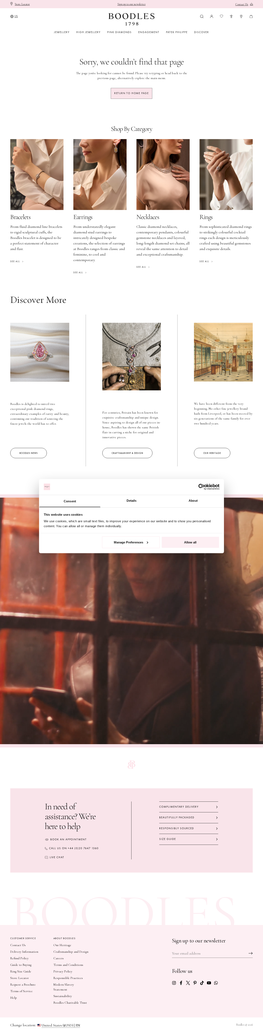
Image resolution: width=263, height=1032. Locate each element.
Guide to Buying (20, 965)
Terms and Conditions (68, 965)
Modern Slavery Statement (63, 987)
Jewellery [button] (62, 32)
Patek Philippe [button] (177, 32)
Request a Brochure (23, 984)
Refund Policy (19, 958)
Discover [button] (201, 32)
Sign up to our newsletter (132, 4)
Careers (58, 958)
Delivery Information (24, 952)
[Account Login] (211, 16)
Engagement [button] (148, 32)
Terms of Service (21, 991)
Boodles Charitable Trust (70, 1003)
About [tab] (193, 500)
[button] (201, 16)
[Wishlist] (221, 16)
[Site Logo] (131, 19)
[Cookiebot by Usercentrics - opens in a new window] (201, 487)
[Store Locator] (241, 16)
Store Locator (19, 978)
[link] (174, 982)
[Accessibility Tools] (231, 16)
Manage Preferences (128, 542)
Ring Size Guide (20, 971)
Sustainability (62, 996)
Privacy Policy (62, 971)
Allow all (190, 542)
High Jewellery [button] (88, 32)
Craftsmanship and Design (70, 952)
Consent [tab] (70, 501)
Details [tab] (132, 500)
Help (13, 998)
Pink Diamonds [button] (119, 32)
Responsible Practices (68, 978)
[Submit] (250, 953)
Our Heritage (62, 945)
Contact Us (18, 945)
